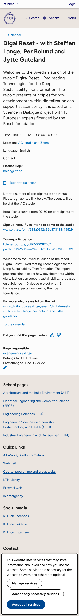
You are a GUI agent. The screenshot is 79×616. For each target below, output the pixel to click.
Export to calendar (22, 183)
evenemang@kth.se (17, 353)
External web (12, 488)
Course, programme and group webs (29, 471)
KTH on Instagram (16, 532)
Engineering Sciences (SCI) (23, 414)
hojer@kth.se (12, 171)
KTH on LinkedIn (15, 524)
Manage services (24, 583)
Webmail (9, 463)
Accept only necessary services (35, 594)
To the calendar (14, 324)
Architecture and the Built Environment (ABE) (36, 393)
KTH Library (11, 480)
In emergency (13, 496)
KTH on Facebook (16, 516)
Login (72, 4)
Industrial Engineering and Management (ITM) (36, 435)
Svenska (53, 18)
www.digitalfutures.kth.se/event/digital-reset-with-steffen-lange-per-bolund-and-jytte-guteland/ (36, 311)
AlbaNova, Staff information (23, 455)
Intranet (8, 4)
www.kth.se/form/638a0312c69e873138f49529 (38, 230)
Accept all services (26, 604)
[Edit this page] (5, 367)
